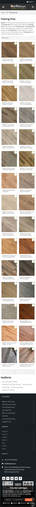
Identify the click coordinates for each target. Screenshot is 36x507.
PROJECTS (4, 440)
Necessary (7, 503)
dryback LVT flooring (8, 390)
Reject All (8, 499)
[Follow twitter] (16, 478)
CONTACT (4, 446)
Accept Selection (18, 499)
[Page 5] (24, 371)
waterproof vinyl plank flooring (11, 384)
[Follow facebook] (8, 478)
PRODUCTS (5, 431)
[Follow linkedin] (12, 478)
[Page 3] (3, 371)
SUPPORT (4, 437)
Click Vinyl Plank (27, 384)
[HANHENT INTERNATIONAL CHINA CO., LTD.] (18, 7)
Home (3, 12)
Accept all (28, 499)
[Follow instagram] (20, 478)
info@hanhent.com (10, 463)
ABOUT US (5, 434)
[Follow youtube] (3, 478)
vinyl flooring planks (17, 387)
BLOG (3, 443)
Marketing (31, 503)
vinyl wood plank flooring (9, 382)
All (7, 12)
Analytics (15, 503)
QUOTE (4, 449)
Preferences (23, 503)
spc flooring (5, 387)
